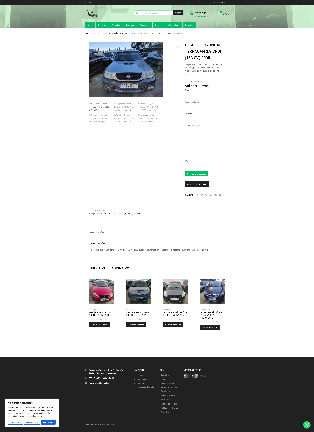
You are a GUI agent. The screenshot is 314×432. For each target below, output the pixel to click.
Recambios (145, 25)
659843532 (201, 16)
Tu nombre (189, 90)
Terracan (123, 33)
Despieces (130, 25)
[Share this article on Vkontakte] (215, 194)
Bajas (157, 25)
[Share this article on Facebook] (197, 194)
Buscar (178, 13)
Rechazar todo (32, 422)
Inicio (90, 25)
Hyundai (115, 33)
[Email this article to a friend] (219, 194)
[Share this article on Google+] (206, 194)
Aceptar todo (48, 422)
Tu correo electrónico (194, 102)
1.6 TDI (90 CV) (94, 309)
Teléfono (188, 114)
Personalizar (15, 422)
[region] (32, 413)
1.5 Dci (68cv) (131, 309)
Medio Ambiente (172, 25)
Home (87, 33)
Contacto (189, 25)
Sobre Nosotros (143, 379)
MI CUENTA (88, 2)
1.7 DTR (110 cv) (205, 309)
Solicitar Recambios (99, 325)
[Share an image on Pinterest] (210, 194)
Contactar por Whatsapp (196, 184)
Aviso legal (165, 375)
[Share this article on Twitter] (201, 194)
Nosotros (102, 25)
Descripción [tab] (97, 232)
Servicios (116, 25)
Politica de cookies (169, 404)
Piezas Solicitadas (192, 126)
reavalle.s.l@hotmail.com (100, 383)
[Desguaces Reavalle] (97, 16)
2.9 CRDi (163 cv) (135, 33)
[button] (177, 46)
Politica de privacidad (170, 408)
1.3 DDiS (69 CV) (168, 309)
